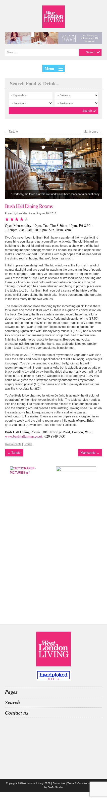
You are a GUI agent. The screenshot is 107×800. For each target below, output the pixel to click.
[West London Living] (53, 16)
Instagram (53, 728)
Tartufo (11, 131)
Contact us (59, 783)
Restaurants (13, 444)
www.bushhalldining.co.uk (24, 436)
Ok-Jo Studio (55, 787)
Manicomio (92, 131)
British (28, 444)
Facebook (53, 768)
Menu (49, 68)
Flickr (53, 754)
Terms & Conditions (78, 783)
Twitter (53, 741)
